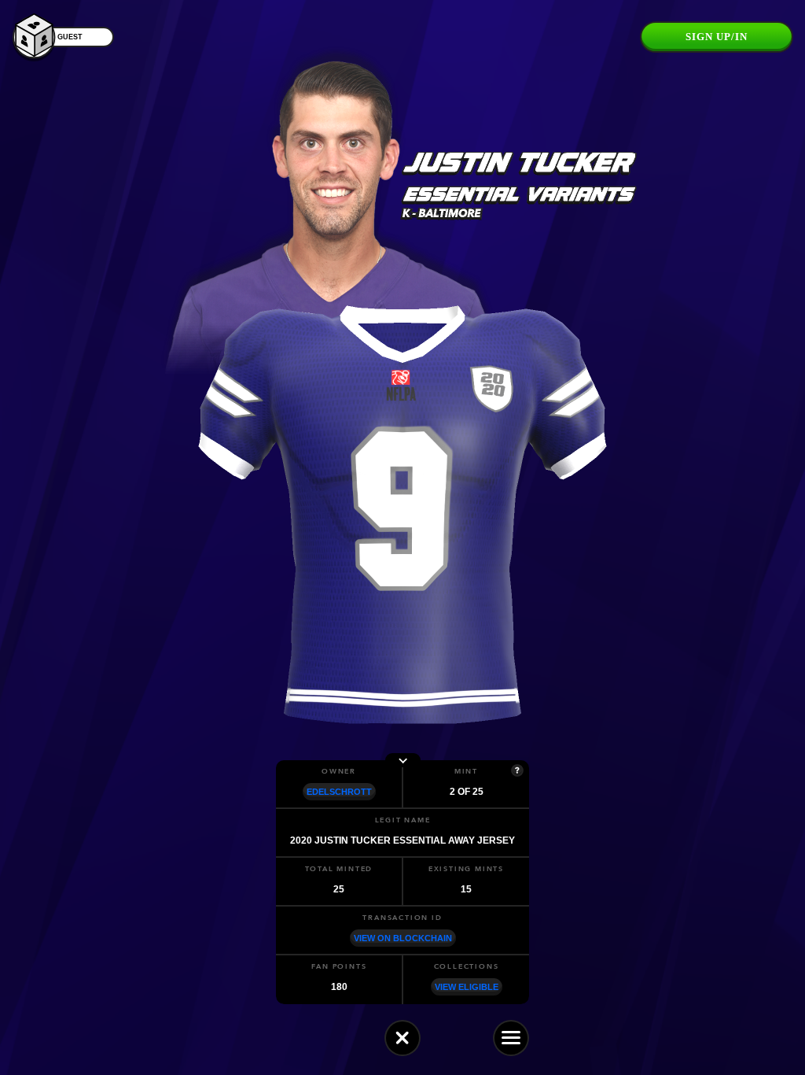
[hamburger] (510, 1038)
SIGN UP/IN (717, 36)
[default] (402, 1038)
